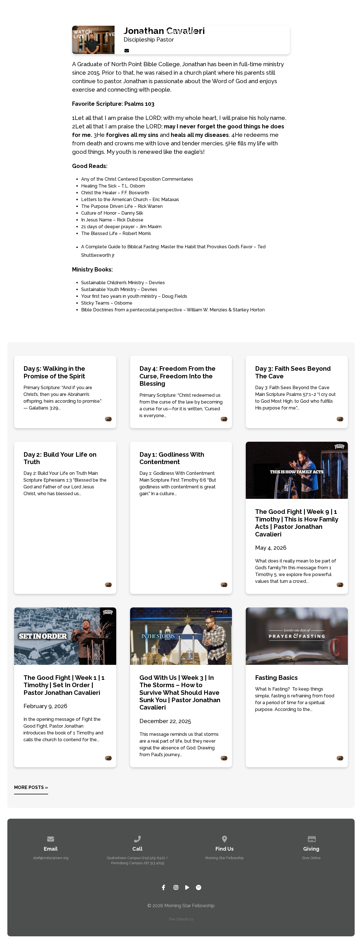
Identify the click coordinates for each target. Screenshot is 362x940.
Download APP (180, 34)
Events (115, 34)
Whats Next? (51, 34)
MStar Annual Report (308, 34)
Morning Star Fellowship (224, 858)
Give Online (311, 858)
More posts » (31, 787)
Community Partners (224, 34)
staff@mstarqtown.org (50, 858)
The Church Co (181, 919)
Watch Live (83, 34)
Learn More (19, 34)
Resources (268, 34)
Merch (341, 34)
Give (145, 34)
